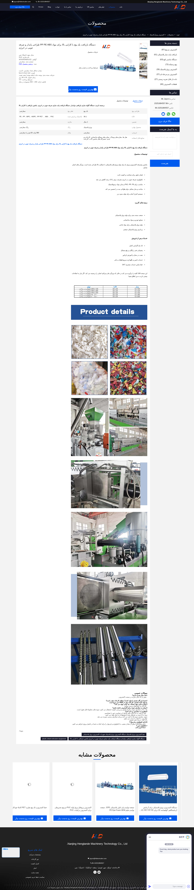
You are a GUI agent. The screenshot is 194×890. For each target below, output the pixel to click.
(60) (168, 84)
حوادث (57, 7)
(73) (171, 64)
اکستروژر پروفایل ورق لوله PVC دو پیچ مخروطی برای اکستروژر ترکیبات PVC (76, 809)
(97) (169, 50)
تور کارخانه (35, 859)
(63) (168, 59)
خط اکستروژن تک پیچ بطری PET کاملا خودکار (32, 807)
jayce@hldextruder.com (22, 1)
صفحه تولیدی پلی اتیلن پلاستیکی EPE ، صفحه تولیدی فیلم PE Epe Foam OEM (120, 809)
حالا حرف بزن (20, 7)
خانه (121, 7)
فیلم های (101, 7)
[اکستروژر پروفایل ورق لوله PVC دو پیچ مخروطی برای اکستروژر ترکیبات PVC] (76, 784)
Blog (49, 7)
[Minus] (149, 837)
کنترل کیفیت (35, 864)
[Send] (150, 886)
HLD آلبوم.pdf (141, 727)
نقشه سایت (35, 873)
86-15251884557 (43, 1)
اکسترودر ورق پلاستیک (157, 35)
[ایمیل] (163, 114)
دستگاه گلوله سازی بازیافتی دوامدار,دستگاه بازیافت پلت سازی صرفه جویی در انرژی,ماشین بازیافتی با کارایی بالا (107, 739)
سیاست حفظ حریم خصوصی (34, 877)
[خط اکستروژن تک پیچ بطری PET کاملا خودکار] (33, 784)
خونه (178, 35)
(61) (165, 55)
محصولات (112, 7)
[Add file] (188, 886)
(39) (167, 69)
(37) (167, 74)
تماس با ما (67, 7)
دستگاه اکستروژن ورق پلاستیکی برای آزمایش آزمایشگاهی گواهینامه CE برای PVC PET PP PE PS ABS (161, 809)
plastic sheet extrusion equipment (54, 739)
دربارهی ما (79, 7)
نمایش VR (90, 7)
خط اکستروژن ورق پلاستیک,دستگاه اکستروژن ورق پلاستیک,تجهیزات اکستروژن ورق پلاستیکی (114, 734)
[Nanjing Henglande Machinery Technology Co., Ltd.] (180, 7)
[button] (143, 77)
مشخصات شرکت (35, 855)
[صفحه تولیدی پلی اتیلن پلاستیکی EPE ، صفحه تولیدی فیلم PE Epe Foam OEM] (118, 784)
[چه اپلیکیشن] (168, 114)
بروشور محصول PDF (26, 64)
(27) (165, 79)
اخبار (35, 868)
